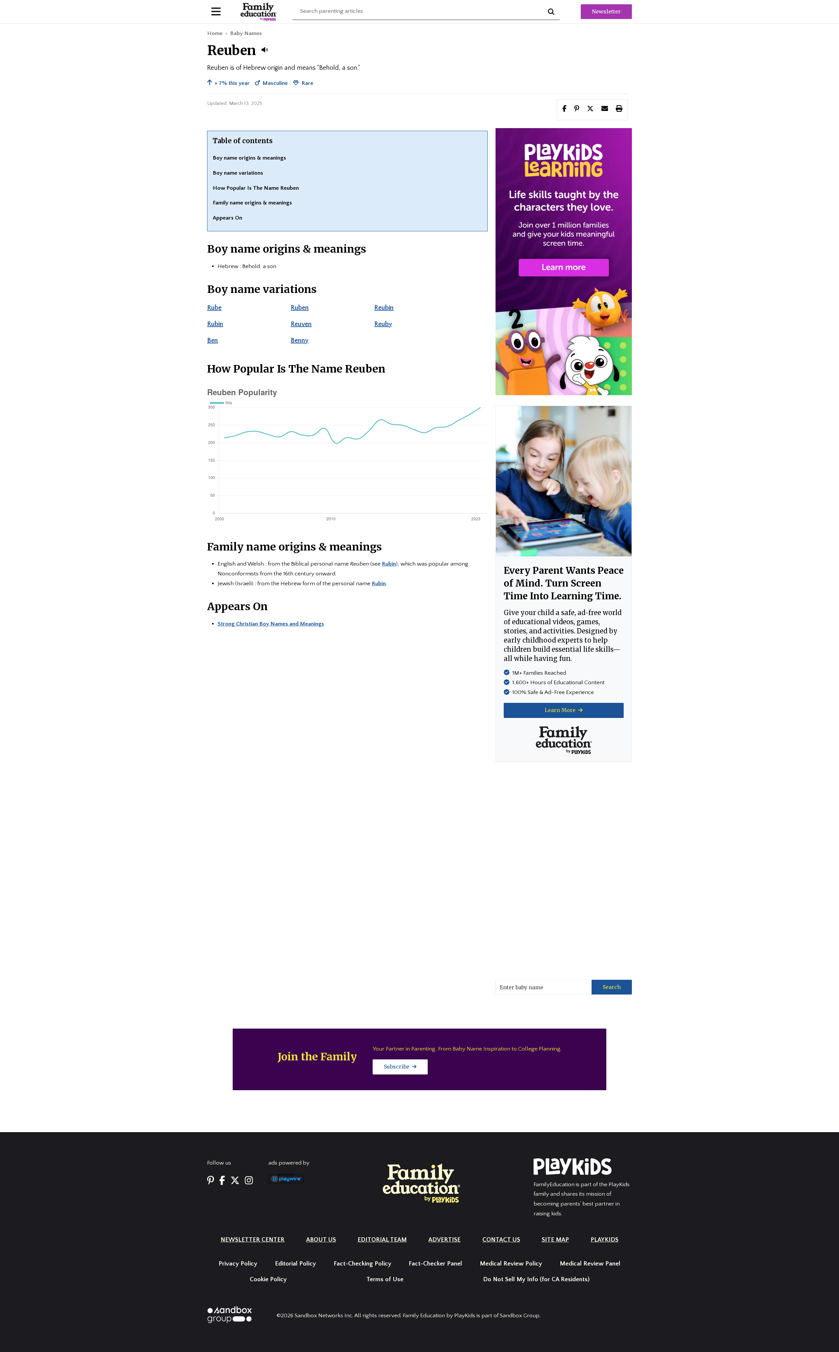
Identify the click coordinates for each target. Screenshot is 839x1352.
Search (612, 987)
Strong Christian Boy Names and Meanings (271, 624)
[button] (264, 50)
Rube (214, 307)
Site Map (555, 1239)
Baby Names (246, 33)
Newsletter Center (252, 1239)
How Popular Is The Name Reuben (256, 188)
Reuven (301, 324)
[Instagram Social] (249, 1181)
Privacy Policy (238, 1263)
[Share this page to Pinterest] (576, 109)
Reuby (383, 324)
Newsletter (606, 11)
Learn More (561, 710)
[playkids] (564, 261)
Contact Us (501, 1239)
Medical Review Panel (590, 1263)
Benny (299, 340)
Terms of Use (384, 1279)
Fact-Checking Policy (362, 1263)
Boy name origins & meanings (249, 158)
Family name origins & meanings (252, 203)
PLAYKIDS (604, 1239)
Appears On (227, 218)
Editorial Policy (295, 1263)
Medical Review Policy (511, 1263)
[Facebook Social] (222, 1181)
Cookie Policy (268, 1279)
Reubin (384, 307)
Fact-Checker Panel (435, 1263)
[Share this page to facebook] (564, 109)
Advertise (444, 1239)
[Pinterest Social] (210, 1181)
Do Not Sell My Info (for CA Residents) (536, 1279)
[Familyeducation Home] (421, 1182)
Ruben (300, 307)
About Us (321, 1239)
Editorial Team (382, 1239)
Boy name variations (238, 173)
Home (215, 33)
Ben (212, 340)
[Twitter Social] (235, 1181)
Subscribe (397, 1066)
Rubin (215, 324)
